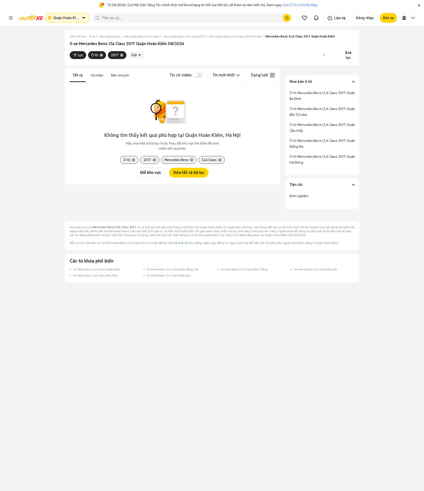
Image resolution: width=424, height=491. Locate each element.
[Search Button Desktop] (287, 18)
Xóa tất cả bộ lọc (188, 172)
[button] (419, 5)
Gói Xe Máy (309, 5)
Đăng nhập (365, 18)
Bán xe (388, 18)
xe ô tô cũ (180, 243)
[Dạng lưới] (272, 75)
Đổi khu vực (150, 172)
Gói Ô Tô (290, 5)
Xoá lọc (348, 55)
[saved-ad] (304, 18)
